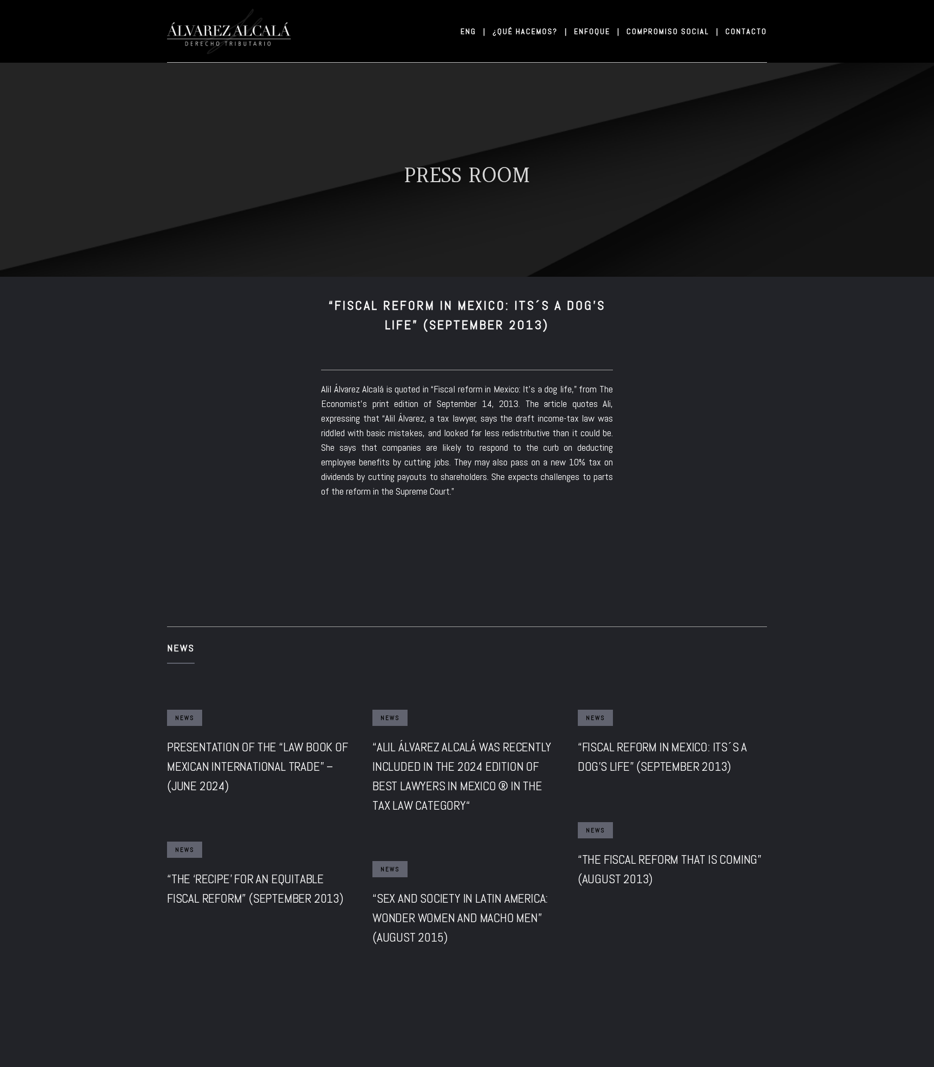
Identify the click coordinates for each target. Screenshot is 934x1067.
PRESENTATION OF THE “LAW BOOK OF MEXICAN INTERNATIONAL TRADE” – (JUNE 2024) (257, 766)
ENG (472, 31)
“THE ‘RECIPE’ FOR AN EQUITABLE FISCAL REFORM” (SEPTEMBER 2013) (255, 888)
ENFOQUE (596, 31)
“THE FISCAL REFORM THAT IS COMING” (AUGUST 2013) (670, 869)
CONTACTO (746, 31)
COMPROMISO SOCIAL (671, 31)
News (181, 648)
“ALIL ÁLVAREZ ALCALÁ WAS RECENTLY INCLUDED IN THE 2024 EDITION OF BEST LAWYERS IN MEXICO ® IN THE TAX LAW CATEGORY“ (461, 776)
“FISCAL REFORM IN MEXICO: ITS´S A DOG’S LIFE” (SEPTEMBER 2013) (662, 757)
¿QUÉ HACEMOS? (529, 31)
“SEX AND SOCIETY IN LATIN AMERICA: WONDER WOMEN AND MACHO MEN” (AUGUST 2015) (460, 917)
